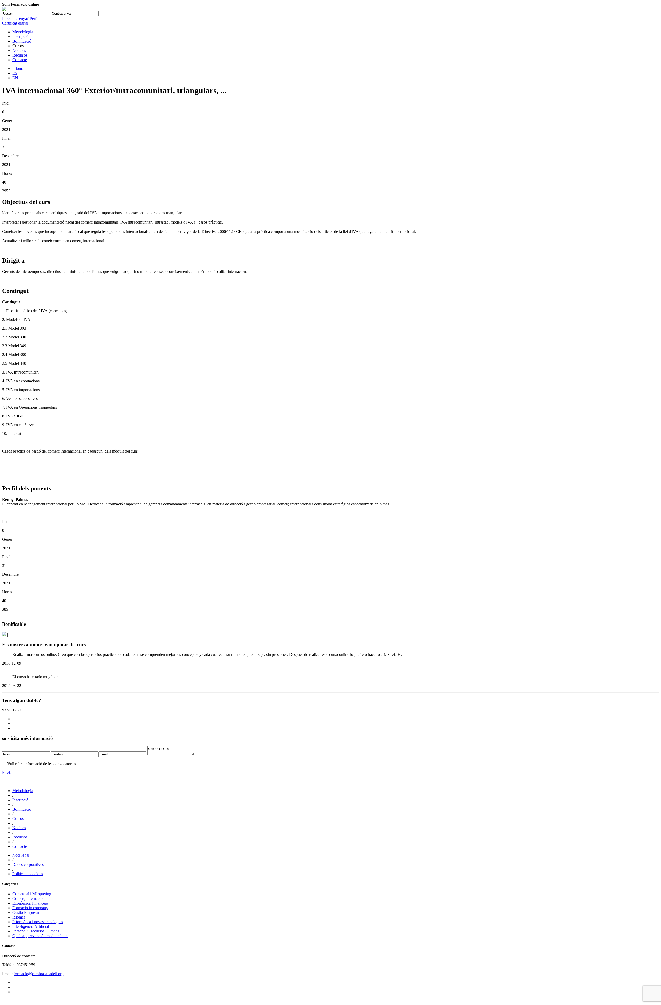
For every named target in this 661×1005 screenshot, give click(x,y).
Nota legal (20, 855)
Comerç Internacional (30, 898)
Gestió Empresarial (27, 912)
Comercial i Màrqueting (31, 894)
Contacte (19, 60)
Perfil (34, 18)
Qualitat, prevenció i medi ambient (40, 935)
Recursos (19, 55)
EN (15, 78)
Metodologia (22, 32)
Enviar (7, 772)
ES (14, 73)
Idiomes (18, 917)
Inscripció (20, 36)
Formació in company (30, 908)
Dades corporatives (28, 864)
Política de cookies (27, 874)
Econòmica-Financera (30, 903)
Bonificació (21, 41)
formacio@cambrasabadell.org (39, 973)
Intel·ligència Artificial (30, 926)
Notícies (19, 50)
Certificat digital (15, 23)
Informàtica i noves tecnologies (37, 922)
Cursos (18, 818)
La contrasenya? (15, 18)
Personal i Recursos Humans (35, 931)
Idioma (18, 68)
